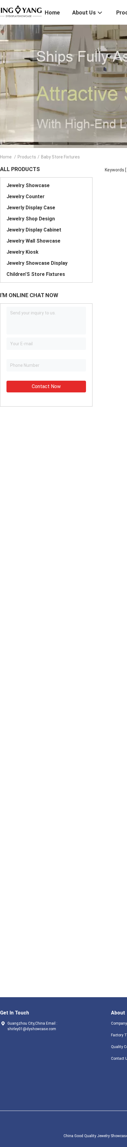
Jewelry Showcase (28, 185)
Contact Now (46, 386)
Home (6, 156)
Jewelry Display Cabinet (33, 230)
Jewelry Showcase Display (37, 263)
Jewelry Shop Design (30, 219)
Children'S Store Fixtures (35, 274)
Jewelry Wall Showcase (33, 241)
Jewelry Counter (25, 196)
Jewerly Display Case (30, 208)
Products (27, 156)
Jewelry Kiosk (22, 252)
